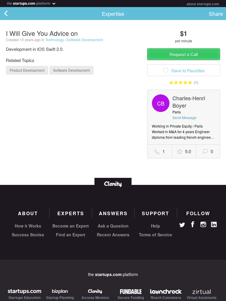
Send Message (184, 117)
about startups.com (203, 3)
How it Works (28, 226)
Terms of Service (155, 235)
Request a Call (184, 54)
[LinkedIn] (214, 225)
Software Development (85, 39)
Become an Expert (70, 226)
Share (216, 13)
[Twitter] (182, 225)
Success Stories (28, 235)
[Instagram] (203, 225)
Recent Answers (113, 235)
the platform (29, 3)
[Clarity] (113, 183)
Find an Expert (70, 235)
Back (12, 13)
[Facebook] (193, 224)
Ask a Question (113, 226)
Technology (54, 39)
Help (155, 226)
